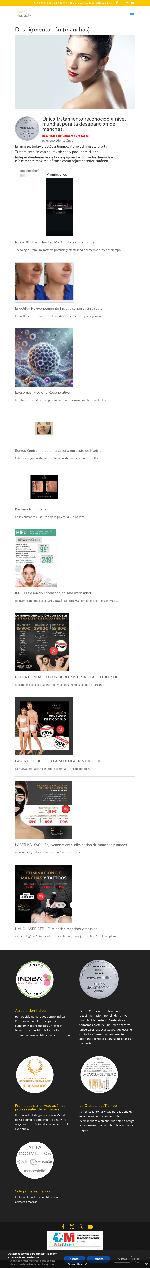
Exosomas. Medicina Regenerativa (42, 392)
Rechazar (98, 1259)
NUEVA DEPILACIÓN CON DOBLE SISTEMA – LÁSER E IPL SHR (66, 677)
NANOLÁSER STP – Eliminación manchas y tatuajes (56, 928)
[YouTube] (132, 3)
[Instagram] (127, 3)
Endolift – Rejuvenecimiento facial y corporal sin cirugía (58, 308)
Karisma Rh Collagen (31, 509)
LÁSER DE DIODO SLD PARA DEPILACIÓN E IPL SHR (58, 761)
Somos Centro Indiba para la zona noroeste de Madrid (58, 450)
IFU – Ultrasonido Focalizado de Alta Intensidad (53, 593)
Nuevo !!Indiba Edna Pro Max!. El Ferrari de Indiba (55, 242)
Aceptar (74, 1259)
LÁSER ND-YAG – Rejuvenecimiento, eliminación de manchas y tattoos (71, 844)
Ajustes (122, 1259)
